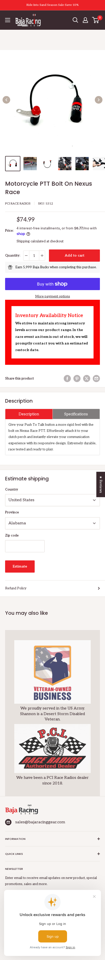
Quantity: (12, 256)
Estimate (20, 566)
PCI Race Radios (18, 204)
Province (12, 512)
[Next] (98, 100)
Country (11, 489)
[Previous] (6, 100)
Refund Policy (16, 588)
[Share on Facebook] (67, 378)
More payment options (52, 296)
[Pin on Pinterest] (77, 378)
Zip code (12, 535)
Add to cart (74, 255)
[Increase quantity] (42, 255)
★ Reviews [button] (101, 484)
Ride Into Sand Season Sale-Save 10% (53, 5)
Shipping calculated (31, 241)
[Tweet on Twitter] (86, 378)
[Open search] (75, 20)
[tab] (29, 414)
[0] (96, 20)
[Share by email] (96, 378)
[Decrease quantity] (26, 255)
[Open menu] (7, 20)
